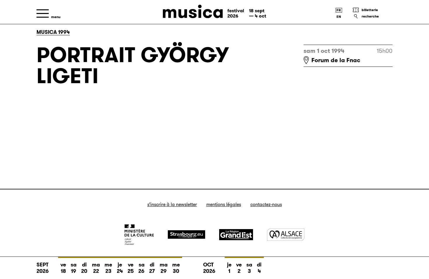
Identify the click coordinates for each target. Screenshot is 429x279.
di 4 (259, 268)
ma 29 (164, 268)
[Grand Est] (236, 234)
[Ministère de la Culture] (139, 234)
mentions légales (223, 204)
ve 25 (131, 268)
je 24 (120, 268)
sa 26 (141, 268)
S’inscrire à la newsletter (172, 204)
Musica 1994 (53, 32)
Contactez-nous (266, 204)
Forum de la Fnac (335, 60)
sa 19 (73, 268)
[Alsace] (285, 234)
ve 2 (239, 268)
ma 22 (96, 268)
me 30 (176, 268)
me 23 (108, 268)
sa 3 (249, 268)
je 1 (229, 268)
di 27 (152, 268)
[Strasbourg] (186, 234)
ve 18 (63, 268)
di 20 (84, 268)
